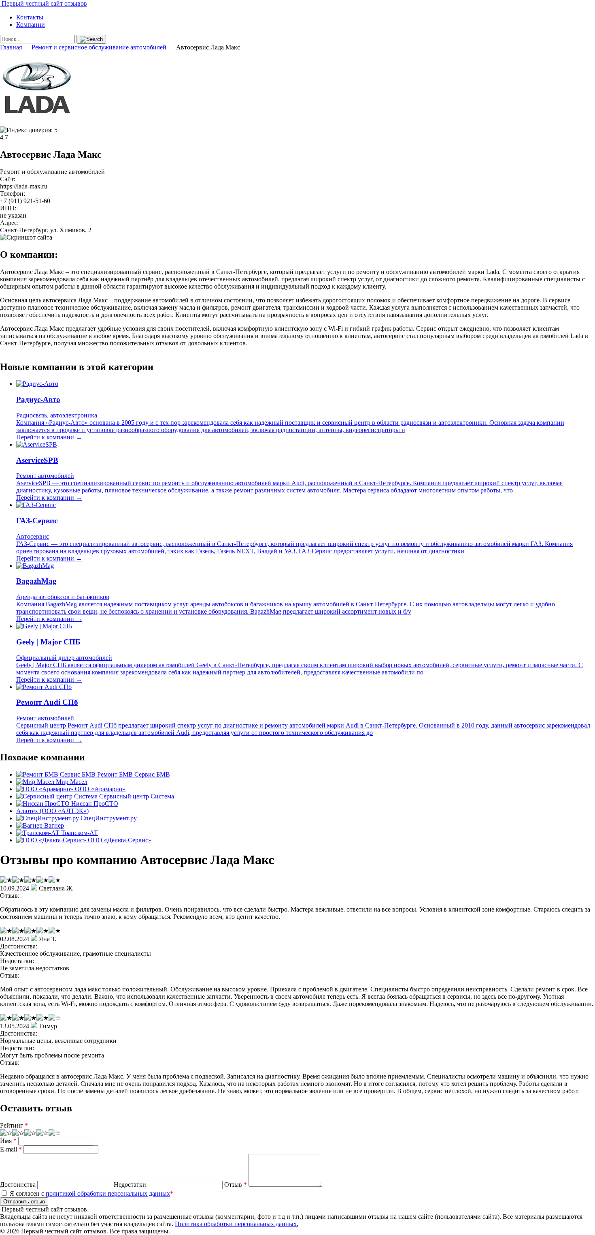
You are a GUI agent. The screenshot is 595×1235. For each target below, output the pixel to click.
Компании (30, 24)
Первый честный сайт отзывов (43, 3)
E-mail (11, 1149)
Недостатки (130, 1184)
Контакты (29, 17)
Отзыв (235, 1184)
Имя (8, 1140)
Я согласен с (90, 1193)
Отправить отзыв (24, 1202)
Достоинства (18, 1184)
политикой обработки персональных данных (108, 1193)
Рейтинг (14, 1125)
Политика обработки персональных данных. (236, 1223)
